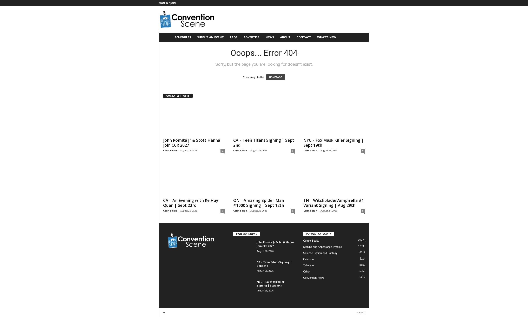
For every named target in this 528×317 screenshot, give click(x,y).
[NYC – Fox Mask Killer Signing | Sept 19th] (334, 118)
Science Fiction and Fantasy (320, 253)
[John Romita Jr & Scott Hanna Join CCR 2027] (194, 118)
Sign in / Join (167, 3)
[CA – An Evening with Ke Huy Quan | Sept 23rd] (194, 179)
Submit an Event (210, 37)
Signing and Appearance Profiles (322, 246)
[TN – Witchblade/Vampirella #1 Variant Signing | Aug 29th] (334, 179)
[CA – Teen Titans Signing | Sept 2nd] (264, 118)
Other (306, 271)
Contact (304, 37)
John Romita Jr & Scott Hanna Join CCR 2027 (191, 143)
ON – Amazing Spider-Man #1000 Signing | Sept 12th (258, 203)
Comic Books (311, 240)
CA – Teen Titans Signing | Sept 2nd (263, 143)
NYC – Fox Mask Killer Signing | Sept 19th (333, 143)
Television (309, 265)
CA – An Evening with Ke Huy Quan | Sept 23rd (190, 203)
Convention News (313, 277)
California (308, 259)
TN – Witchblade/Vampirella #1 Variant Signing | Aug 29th (333, 203)
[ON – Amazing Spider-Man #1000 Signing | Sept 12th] (264, 179)
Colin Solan (170, 150)
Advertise (251, 37)
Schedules (183, 37)
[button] (363, 37)
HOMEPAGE (275, 77)
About (285, 37)
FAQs (233, 37)
